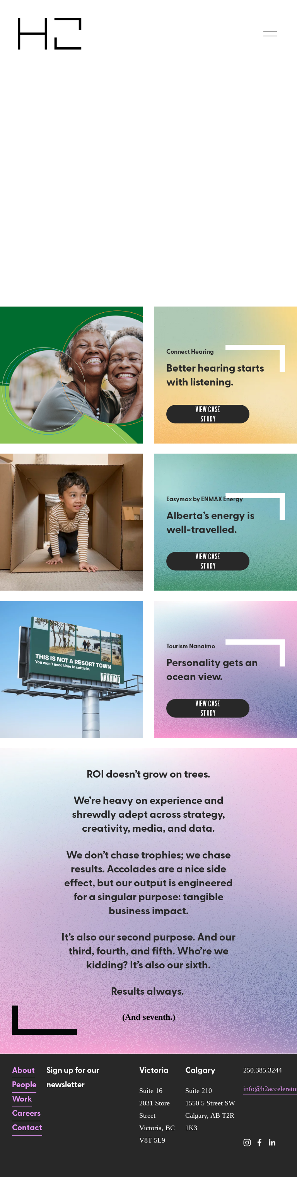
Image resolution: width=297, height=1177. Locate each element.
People (24, 1085)
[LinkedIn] (272, 1142)
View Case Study (207, 414)
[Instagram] (247, 1142)
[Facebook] (259, 1142)
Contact (27, 1128)
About (23, 1071)
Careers (26, 1114)
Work (22, 1099)
